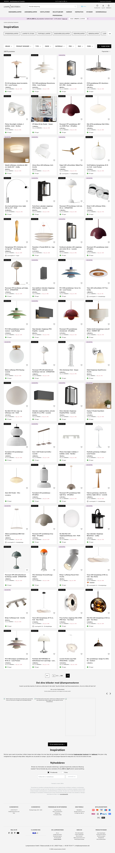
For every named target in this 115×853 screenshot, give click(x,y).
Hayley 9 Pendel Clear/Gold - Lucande (96, 412)
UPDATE (77, 18)
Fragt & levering (57, 810)
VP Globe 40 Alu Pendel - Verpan (42, 124)
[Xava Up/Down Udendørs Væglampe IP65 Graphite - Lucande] (44, 279)
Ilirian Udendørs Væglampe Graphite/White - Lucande (68, 412)
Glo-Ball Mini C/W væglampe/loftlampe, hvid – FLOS (70, 535)
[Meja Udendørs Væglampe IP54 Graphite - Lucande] (44, 320)
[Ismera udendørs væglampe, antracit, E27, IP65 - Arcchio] (71, 74)
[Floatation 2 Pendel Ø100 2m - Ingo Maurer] (44, 238)
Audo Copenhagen (101, 833)
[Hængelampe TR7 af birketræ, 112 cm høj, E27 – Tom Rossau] (16, 238)
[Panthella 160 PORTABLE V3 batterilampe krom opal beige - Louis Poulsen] (44, 650)
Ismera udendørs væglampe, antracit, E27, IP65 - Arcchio (71, 84)
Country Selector (57, 839)
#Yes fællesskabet (79, 833)
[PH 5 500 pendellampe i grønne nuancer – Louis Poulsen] (16, 320)
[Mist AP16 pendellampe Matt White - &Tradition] (98, 115)
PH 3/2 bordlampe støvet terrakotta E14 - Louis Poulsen (16, 84)
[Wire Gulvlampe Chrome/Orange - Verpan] (44, 567)
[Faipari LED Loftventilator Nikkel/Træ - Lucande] (71, 156)
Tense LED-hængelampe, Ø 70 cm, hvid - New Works (42, 619)
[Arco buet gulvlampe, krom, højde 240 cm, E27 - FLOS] (16, 197)
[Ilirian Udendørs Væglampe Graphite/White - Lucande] (71, 402)
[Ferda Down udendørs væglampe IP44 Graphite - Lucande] (44, 197)
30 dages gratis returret (79, 811)
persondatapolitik (64, 794)
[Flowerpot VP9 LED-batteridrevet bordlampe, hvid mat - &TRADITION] (44, 361)
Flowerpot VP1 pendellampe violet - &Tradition (98, 248)
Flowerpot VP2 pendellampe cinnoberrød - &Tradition (68, 330)
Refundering (57, 813)
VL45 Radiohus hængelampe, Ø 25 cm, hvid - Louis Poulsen (97, 166)
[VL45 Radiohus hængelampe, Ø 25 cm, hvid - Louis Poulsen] (98, 156)
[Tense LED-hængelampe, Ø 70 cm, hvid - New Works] (44, 609)
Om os (57, 833)
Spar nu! (64, 18)
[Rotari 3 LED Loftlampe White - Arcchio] (98, 197)
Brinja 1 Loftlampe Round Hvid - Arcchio (69, 576)
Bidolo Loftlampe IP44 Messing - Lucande (15, 371)
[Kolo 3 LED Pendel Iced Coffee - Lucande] (44, 443)
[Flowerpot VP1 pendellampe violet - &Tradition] (98, 238)
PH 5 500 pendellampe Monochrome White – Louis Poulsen (43, 84)
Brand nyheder (79, 836)
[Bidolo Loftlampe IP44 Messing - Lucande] (16, 361)
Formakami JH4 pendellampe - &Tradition (14, 453)
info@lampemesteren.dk (13, 811)
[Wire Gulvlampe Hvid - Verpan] (71, 361)
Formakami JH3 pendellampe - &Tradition (41, 494)
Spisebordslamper (11, 33)
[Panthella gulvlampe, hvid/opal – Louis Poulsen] (98, 443)
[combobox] (52, 6)
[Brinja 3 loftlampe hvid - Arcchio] (16, 609)
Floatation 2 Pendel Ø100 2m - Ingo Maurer (43, 248)
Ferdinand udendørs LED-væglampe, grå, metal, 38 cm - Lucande (71, 248)
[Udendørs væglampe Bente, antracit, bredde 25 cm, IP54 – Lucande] (44, 402)
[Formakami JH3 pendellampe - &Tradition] (44, 484)
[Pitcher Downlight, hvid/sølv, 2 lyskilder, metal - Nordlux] (16, 115)
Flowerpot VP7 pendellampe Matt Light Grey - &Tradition (70, 494)
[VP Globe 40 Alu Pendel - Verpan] (44, 115)
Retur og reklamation (57, 811)
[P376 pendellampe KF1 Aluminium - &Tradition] (98, 74)
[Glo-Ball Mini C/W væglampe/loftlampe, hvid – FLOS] (71, 525)
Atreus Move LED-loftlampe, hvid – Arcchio (43, 166)
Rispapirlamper (79, 33)
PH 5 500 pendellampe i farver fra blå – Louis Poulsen (70, 289)
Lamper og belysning (8, 22)
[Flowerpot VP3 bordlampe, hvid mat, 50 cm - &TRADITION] (71, 197)
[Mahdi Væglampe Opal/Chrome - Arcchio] (98, 361)
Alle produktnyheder (101, 839)
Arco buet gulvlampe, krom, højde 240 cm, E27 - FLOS (15, 207)
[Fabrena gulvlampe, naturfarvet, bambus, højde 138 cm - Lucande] (98, 484)
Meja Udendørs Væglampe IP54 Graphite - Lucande (42, 330)
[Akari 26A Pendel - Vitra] (16, 484)
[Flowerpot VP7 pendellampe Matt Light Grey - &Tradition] (71, 484)
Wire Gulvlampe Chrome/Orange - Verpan (42, 576)
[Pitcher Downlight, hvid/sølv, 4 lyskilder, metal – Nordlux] (71, 443)
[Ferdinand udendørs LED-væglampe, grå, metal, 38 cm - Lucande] (71, 238)
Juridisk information (57, 834)
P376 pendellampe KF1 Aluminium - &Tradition (98, 84)
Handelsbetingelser (57, 836)
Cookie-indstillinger (79, 834)
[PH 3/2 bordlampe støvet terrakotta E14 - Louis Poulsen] (16, 74)
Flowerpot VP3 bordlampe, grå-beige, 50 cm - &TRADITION (16, 289)
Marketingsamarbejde (79, 839)
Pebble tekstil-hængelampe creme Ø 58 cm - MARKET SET (98, 330)
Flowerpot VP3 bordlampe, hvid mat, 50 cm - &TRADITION (71, 207)
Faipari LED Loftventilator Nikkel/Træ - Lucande (71, 166)
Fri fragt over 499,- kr (79, 813)
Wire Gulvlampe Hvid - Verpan (69, 370)
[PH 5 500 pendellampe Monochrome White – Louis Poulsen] (44, 74)
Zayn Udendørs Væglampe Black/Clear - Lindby (95, 535)
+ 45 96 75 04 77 (13, 810)
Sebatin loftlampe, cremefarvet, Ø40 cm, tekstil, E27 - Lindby (16, 166)
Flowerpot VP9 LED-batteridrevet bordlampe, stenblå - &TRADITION (15, 576)
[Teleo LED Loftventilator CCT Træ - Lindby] (98, 279)
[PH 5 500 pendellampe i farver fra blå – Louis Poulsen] (71, 279)
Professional (57, 15)
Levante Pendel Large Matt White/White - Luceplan (68, 659)
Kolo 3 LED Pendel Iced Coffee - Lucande (42, 453)
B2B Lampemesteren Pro (79, 837)
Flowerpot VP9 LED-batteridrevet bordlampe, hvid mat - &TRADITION (43, 371)
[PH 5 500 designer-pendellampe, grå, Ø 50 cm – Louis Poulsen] (16, 650)
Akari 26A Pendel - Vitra (12, 493)
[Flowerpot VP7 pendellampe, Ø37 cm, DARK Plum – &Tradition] (71, 115)
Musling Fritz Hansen (101, 834)
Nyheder (89, 12)
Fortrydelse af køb (57, 814)
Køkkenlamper (93, 33)
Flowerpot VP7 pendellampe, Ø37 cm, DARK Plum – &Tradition (70, 125)
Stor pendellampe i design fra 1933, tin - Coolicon (98, 659)
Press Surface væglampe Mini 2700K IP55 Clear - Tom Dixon (71, 619)
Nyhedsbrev (79, 810)
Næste (108, 33)
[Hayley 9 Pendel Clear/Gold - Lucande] (98, 402)
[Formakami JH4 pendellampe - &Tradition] (16, 443)
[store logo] (12, 6)
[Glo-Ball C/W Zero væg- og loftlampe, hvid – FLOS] (16, 402)
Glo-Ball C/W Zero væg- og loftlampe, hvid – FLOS (13, 412)
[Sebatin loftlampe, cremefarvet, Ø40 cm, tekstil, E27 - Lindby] (16, 156)
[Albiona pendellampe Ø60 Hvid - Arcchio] (16, 525)
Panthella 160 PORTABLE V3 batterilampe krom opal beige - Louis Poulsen (43, 660)
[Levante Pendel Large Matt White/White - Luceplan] (71, 650)
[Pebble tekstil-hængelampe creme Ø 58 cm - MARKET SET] (98, 320)
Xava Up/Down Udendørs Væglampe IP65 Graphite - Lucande (43, 289)
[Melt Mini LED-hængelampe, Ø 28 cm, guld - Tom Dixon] (98, 609)
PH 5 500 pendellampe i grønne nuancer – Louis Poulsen (15, 330)
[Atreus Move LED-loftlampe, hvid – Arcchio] (44, 156)
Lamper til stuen (28, 33)
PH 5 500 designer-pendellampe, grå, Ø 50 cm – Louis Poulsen (16, 659)
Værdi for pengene (101, 836)
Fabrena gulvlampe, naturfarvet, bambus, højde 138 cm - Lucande (97, 494)
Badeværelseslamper (62, 33)
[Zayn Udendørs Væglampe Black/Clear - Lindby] (98, 525)
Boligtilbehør (101, 837)
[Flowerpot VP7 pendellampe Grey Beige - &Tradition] (44, 525)
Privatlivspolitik (57, 837)
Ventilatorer (45, 12)
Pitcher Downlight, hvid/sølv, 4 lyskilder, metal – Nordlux (69, 453)
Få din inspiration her (57, 744)
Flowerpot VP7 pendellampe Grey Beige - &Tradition (42, 535)
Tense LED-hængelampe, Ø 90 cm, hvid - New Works (97, 576)
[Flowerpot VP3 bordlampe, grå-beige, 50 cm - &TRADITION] (16, 279)
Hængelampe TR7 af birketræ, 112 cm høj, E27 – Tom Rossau (15, 248)
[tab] (9, 46)
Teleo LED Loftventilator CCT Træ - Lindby (98, 289)
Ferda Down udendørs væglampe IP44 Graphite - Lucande (42, 207)
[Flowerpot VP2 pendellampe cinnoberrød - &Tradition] (71, 320)
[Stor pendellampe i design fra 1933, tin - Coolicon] (98, 650)
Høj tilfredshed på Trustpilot (17, 1)
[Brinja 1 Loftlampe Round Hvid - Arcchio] (71, 567)
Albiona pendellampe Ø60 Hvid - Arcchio (15, 535)
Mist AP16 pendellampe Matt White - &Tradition (98, 125)
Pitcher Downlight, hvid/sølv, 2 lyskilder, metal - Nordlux (14, 125)
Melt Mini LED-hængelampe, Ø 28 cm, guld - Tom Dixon (98, 619)
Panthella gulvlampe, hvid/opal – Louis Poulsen (97, 453)
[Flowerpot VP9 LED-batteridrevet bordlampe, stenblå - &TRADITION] (16, 567)
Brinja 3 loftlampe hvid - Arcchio (15, 618)
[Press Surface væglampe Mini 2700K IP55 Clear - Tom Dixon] (71, 609)
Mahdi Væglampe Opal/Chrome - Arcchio (97, 371)
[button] (27, 78)
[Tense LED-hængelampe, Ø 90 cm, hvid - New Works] (98, 567)
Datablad (92, 582)
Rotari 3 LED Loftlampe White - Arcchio (96, 207)
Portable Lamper (44, 33)
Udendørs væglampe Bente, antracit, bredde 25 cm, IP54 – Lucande (43, 412)
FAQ (14, 813)
